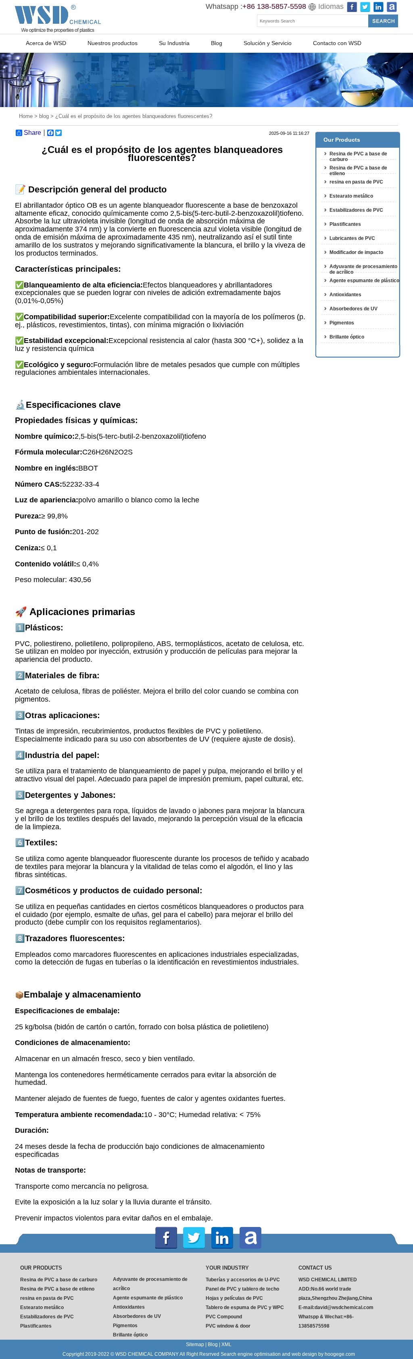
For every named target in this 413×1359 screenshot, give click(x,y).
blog (44, 116)
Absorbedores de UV (354, 309)
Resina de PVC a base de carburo (58, 1280)
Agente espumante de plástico (364, 280)
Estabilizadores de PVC (356, 210)
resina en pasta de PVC (356, 182)
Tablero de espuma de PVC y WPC (245, 1307)
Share (32, 133)
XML (226, 1344)
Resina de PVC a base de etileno (57, 1289)
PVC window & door (228, 1326)
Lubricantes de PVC (352, 238)
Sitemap (195, 1344)
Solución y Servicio (268, 43)
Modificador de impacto (356, 252)
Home (26, 116)
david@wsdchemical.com (344, 1307)
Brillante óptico (347, 337)
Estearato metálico (351, 196)
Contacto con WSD (337, 43)
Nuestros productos (113, 43)
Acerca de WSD (46, 43)
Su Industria (174, 43)
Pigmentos (342, 323)
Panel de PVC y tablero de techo (242, 1289)
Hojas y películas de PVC (234, 1298)
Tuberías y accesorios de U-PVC (243, 1280)
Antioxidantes (345, 294)
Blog (216, 43)
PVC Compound (224, 1317)
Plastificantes (345, 224)
